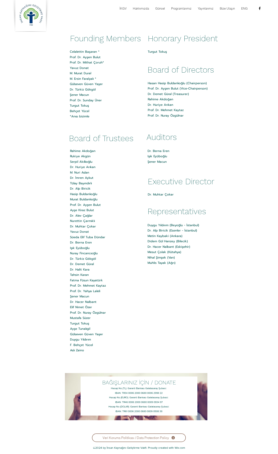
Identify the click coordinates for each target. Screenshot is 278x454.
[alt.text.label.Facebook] (260, 8)
